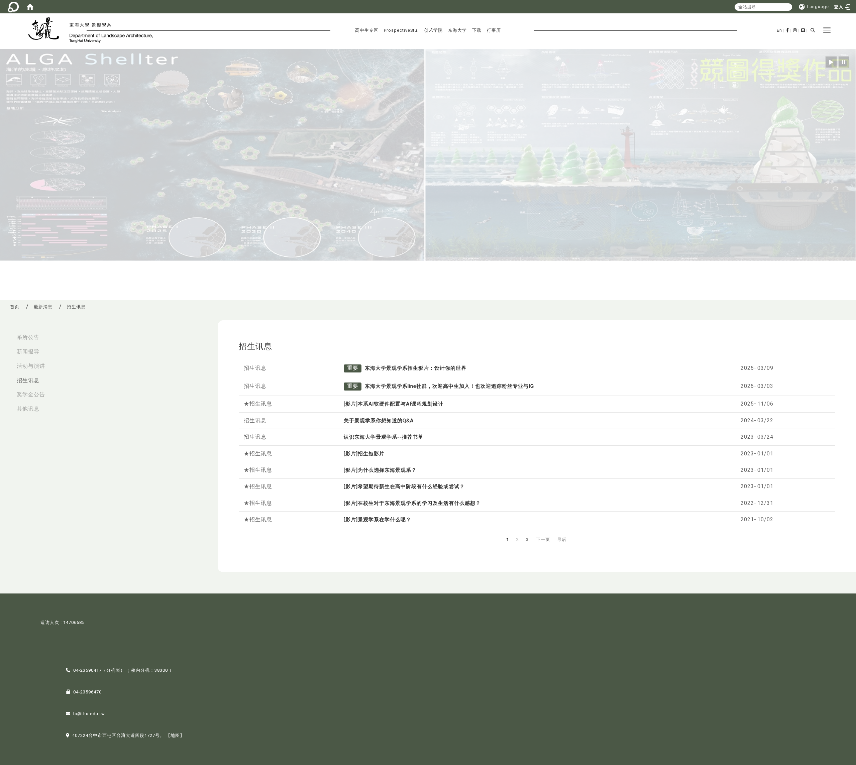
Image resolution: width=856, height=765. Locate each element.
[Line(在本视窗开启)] (803, 30)
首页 (14, 306)
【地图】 (175, 735)
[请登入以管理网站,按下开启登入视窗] (13, 6)
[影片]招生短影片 (364, 454)
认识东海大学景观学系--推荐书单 (383, 437)
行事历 (494, 30)
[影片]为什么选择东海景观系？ (380, 470)
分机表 (113, 670)
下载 (476, 30)
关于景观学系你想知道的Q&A (379, 421)
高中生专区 (367, 30)
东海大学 (457, 30)
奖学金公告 (31, 394)
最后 (561, 539)
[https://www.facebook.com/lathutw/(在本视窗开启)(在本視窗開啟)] (787, 30)
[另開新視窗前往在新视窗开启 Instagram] (795, 30)
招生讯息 (28, 380)
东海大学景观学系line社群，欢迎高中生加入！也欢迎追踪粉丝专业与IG (449, 386)
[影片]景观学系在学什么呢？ (377, 520)
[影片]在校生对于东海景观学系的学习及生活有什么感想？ (412, 503)
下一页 (543, 539)
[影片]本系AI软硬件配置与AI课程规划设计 (393, 404)
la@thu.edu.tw (89, 713)
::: (7, 334)
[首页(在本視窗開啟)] (30, 6)
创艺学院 (433, 30)
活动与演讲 (31, 366)
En (779, 30)
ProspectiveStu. (401, 30)
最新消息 (43, 306)
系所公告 (28, 337)
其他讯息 (28, 409)
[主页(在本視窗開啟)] (46, 29)
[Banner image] (428, 155)
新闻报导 (28, 351)
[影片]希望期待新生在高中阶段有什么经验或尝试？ (404, 486)
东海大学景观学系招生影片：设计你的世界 (415, 368)
